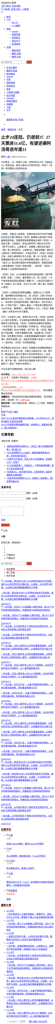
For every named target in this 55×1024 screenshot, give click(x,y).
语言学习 (16, 41)
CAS (8, 19)
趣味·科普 (16, 54)
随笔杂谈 (12, 129)
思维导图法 (11, 101)
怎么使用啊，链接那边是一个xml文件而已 (26, 856)
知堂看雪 (10, 894)
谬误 (8, 899)
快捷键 (9, 104)
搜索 (29, 62)
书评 (8, 79)
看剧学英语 (11, 71)
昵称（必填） (32, 493)
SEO (8, 110)
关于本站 (6, 6)
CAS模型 (16, 26)
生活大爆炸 (11, 67)
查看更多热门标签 (14, 120)
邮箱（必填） (32, 498)
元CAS (15, 22)
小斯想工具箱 (12, 92)
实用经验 (16, 44)
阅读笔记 (16, 38)
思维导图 (16, 34)
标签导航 (16, 6)
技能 (8, 29)
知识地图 (10, 95)
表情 (3, 520)
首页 (8, 17)
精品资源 (16, 50)
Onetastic (10, 98)
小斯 (8, 157)
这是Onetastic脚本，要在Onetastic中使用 (25, 844)
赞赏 (3, 412)
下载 (8, 107)
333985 (9, 863)
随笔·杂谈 (16, 57)
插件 (8, 89)
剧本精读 (10, 74)
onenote (15, 31)
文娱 (8, 47)
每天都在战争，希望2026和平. (20, 868)
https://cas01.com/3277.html (23, 374)
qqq (8, 851)
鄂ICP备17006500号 (38, 1021)
